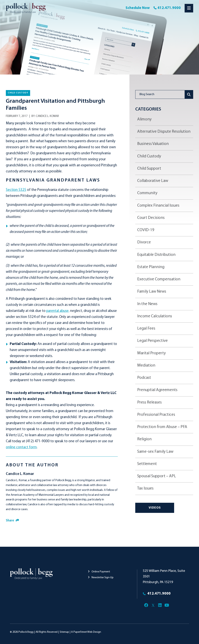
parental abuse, (57, 311)
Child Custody (18, 93)
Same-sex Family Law (155, 452)
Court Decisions (151, 218)
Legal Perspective (152, 341)
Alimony (144, 119)
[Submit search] (189, 94)
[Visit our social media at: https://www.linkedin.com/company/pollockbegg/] (159, 605)
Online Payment (100, 571)
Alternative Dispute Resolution (163, 132)
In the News (147, 304)
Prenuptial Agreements (157, 390)
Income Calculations (154, 316)
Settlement (147, 464)
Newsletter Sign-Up (102, 577)
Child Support (149, 169)
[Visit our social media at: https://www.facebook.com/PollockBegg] (146, 605)
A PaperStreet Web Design (86, 632)
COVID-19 (145, 230)
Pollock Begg (25, 632)
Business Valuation (153, 144)
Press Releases (149, 402)
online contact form (21, 447)
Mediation (146, 365)
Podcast (144, 378)
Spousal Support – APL (156, 476)
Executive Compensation (158, 279)
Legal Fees (146, 328)
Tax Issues (145, 488)
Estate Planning (150, 267)
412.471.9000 (169, 8)
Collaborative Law (152, 181)
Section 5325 (16, 190)
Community (147, 193)
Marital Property (151, 353)
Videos (155, 507)
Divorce (144, 242)
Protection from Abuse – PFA (162, 427)
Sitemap (64, 632)
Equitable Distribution (156, 255)
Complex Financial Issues (158, 206)
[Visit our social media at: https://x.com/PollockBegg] (153, 605)
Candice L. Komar (47, 116)
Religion (144, 439)
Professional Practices (156, 415)
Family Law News (151, 292)
